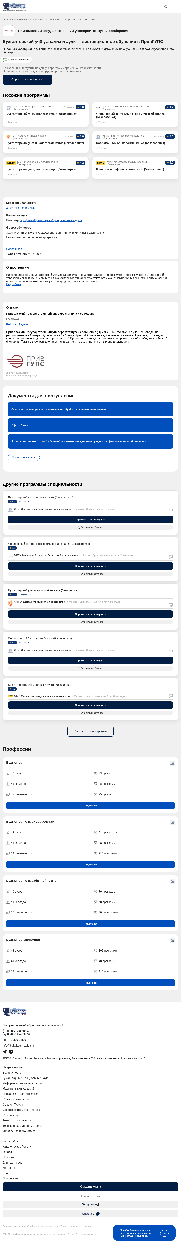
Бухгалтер (14, 762)
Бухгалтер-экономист (23, 940)
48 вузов (16, 950)
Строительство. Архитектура (21, 1109)
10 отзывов (23, 501)
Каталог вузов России (17, 1146)
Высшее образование (47, 19)
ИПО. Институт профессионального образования (42, 508)
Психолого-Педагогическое (21, 1093)
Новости (8, 1157)
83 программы (108, 773)
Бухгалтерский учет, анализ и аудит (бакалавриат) (40, 497)
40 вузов (16, 891)
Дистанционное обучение (17, 19)
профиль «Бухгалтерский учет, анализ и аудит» (51, 220)
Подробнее (13, 284)
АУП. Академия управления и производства (39, 601)
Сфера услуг (11, 1115)
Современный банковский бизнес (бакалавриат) (40, 638)
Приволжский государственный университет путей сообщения (73, 31)
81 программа (108, 832)
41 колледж (18, 783)
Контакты (9, 1167)
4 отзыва (22, 594)
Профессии (10, 1178)
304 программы (109, 912)
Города (7, 1151)
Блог (6, 1173)
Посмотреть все (22, 457)
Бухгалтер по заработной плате (31, 880)
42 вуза (16, 832)
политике (141, 1235)
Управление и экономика (19, 1131)
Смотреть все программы (90, 731)
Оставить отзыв (90, 1186)
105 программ (108, 950)
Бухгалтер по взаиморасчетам (30, 821)
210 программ (108, 853)
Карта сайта (10, 1141)
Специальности (72, 19)
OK (164, 1233)
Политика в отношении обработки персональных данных (31, 1226)
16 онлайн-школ (21, 912)
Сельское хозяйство (16, 1099)
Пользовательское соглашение (76, 1226)
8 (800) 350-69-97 (18, 1030)
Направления (12, 1067)
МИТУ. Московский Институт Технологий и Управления (46, 555)
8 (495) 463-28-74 (18, 1033)
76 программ (107, 891)
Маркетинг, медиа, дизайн (19, 1088)
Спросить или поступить (27, 79)
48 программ (107, 783)
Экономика (89, 19)
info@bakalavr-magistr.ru (18, 1045)
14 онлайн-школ (21, 853)
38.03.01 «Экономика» (21, 207)
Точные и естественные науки (22, 1125)
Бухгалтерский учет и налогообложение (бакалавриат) (43, 590)
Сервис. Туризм (13, 1104)
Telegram (88, 1204)
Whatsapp (87, 1213)
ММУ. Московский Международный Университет (42, 696)
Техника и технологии (17, 1120)
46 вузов (16, 773)
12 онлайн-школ (21, 794)
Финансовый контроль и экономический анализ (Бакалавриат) (49, 543)
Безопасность (12, 1072)
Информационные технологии (23, 1083)
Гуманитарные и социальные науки (26, 1078)
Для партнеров (12, 1162)
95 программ (107, 794)
